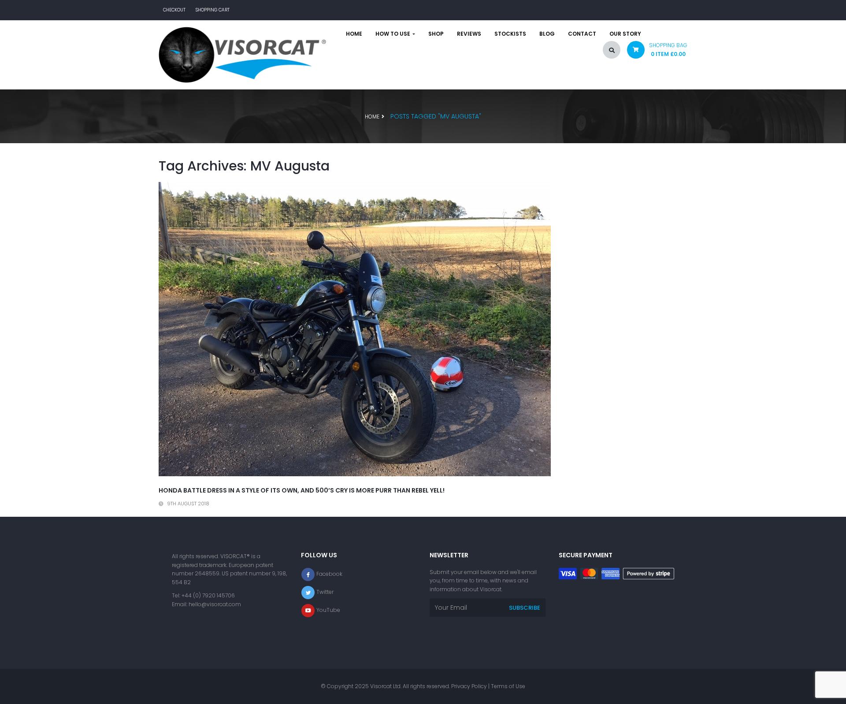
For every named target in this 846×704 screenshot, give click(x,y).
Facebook (329, 574)
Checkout (174, 10)
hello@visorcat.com (215, 604)
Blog (547, 34)
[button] (653, 52)
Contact (582, 34)
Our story (625, 34)
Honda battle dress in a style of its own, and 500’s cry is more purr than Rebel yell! (302, 490)
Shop (436, 34)
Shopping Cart (213, 10)
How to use (393, 34)
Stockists (510, 34)
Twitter (325, 592)
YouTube (328, 610)
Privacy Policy (469, 686)
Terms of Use (508, 686)
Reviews (469, 34)
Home (354, 34)
